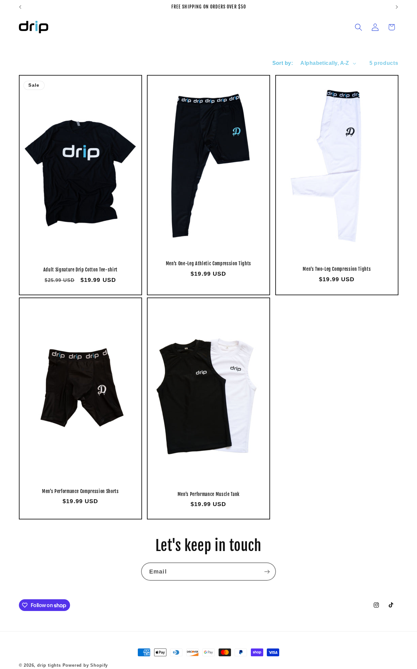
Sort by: (282, 63)
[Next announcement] (397, 7)
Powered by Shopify (85, 665)
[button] (358, 27)
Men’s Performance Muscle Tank (208, 494)
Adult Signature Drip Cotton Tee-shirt (80, 270)
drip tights (49, 665)
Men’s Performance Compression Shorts (80, 491)
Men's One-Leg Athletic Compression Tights (208, 264)
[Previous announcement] (20, 7)
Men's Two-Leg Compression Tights (337, 269)
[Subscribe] (267, 571)
